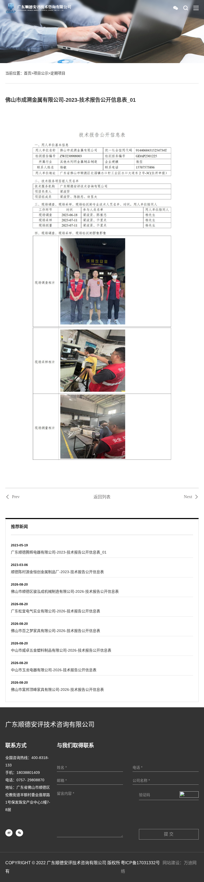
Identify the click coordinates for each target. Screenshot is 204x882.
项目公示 (40, 73)
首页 (27, 73)
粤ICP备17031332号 (140, 863)
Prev (16, 497)
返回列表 (102, 497)
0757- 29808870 (30, 780)
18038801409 (28, 772)
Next (188, 497)
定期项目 (57, 73)
